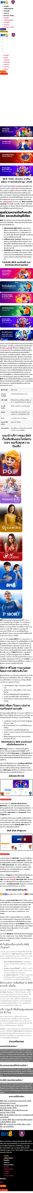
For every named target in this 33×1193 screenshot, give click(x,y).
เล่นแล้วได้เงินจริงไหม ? (8, 1046)
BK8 (1, 1182)
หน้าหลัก (6, 6)
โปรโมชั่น (7, 11)
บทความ (6, 13)
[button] (16, 1045)
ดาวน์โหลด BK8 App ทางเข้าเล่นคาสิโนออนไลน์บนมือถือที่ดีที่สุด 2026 (16, 1120)
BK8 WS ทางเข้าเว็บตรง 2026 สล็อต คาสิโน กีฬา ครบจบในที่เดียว (15, 1125)
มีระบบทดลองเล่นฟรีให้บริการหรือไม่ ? (14, 1065)
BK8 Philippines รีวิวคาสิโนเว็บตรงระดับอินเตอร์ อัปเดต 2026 (14, 1111)
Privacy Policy (9, 15)
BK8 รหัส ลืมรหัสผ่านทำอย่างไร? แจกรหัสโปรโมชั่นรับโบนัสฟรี (16, 1116)
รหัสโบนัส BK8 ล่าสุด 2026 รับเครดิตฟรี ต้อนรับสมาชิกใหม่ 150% (14, 1106)
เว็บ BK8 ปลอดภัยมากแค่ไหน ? (11, 1080)
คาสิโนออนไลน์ (8, 9)
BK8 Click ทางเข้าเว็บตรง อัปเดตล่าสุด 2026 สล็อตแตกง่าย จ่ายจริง (15, 1102)
